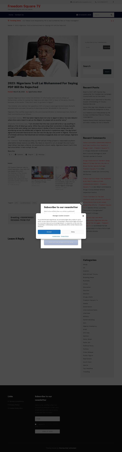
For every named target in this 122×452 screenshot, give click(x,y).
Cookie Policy (56, 236)
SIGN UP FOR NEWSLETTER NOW (61, 242)
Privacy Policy (65, 236)
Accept (49, 232)
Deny (73, 232)
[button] (83, 216)
